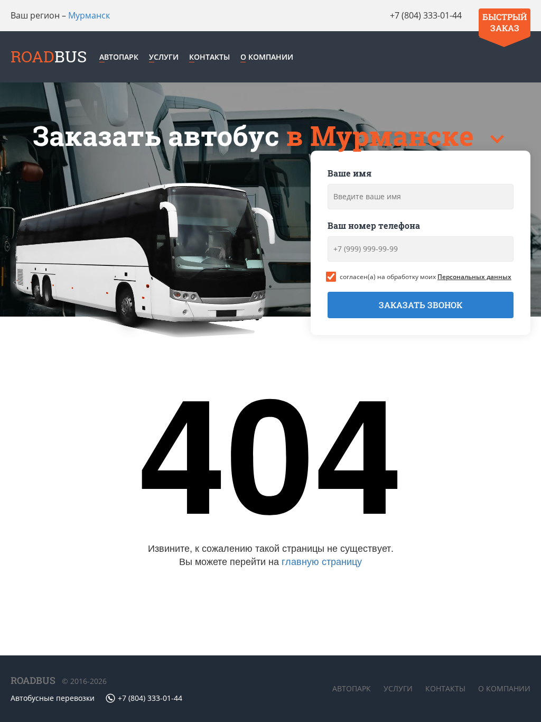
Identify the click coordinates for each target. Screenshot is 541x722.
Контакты (209, 57)
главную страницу (322, 561)
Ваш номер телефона (374, 225)
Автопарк (118, 57)
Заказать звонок (420, 304)
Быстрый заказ (504, 22)
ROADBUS (33, 680)
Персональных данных (474, 276)
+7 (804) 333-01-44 (426, 15)
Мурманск (89, 15)
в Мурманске (383, 136)
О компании (266, 57)
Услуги (164, 57)
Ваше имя (349, 173)
